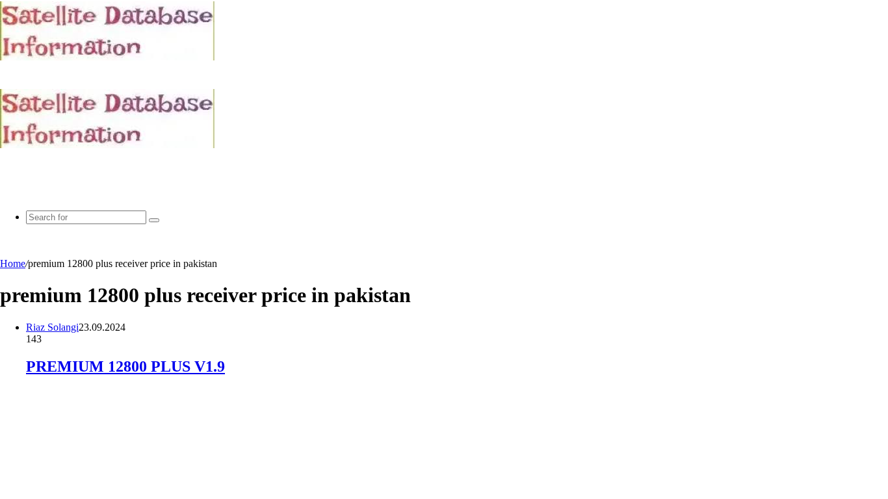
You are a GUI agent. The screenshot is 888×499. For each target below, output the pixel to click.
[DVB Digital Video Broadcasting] (107, 56)
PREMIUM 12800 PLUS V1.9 (125, 366)
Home (12, 263)
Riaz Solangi (52, 327)
